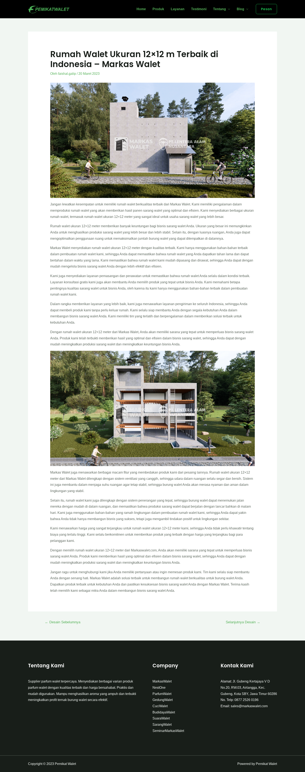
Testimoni (198, 9)
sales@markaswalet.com (249, 706)
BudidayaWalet (163, 712)
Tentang (219, 9)
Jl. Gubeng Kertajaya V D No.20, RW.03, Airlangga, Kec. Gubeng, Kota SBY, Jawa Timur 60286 (249, 687)
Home (141, 9)
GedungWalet (162, 700)
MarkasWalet (162, 681)
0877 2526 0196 (246, 700)
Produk (158, 9)
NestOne (159, 687)
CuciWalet (160, 706)
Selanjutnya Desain (243, 622)
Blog (240, 9)
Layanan (177, 9)
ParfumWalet (161, 694)
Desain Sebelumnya (62, 622)
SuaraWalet (161, 718)
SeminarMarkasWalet (168, 731)
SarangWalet (162, 724)
